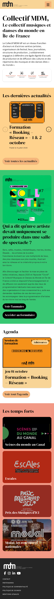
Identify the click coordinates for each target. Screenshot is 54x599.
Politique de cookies (12, 590)
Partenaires (8, 583)
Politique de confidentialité (15, 587)
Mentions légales (11, 594)
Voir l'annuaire (14, 306)
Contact (6, 579)
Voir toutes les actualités (21, 161)
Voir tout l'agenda (16, 394)
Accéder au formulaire (20, 315)
